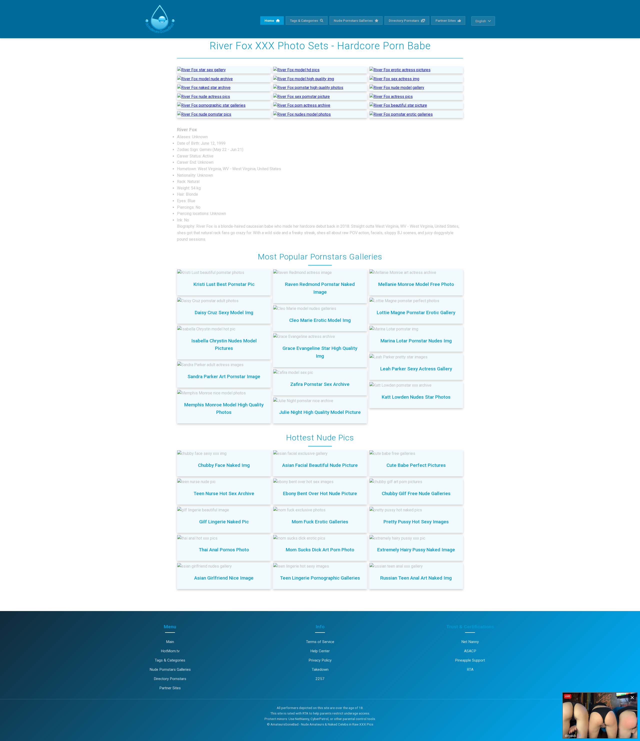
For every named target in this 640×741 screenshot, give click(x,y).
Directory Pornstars (404, 20)
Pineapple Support (470, 660)
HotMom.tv (170, 651)
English (481, 21)
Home (269, 20)
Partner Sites (446, 20)
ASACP (470, 651)
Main (170, 642)
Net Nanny (470, 642)
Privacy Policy (320, 660)
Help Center (320, 651)
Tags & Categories (304, 20)
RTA (470, 669)
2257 (320, 679)
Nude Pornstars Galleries (354, 20)
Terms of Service (320, 642)
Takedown (320, 669)
